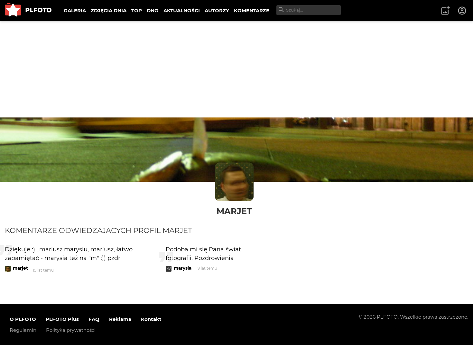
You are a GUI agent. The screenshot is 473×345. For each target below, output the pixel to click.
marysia (182, 268)
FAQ (93, 319)
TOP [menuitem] (136, 10)
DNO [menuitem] (153, 10)
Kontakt (151, 319)
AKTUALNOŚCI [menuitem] (181, 10)
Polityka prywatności (71, 330)
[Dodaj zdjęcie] (445, 11)
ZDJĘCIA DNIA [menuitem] (108, 10)
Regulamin (23, 330)
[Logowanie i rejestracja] (462, 11)
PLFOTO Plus (62, 319)
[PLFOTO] (28, 10)
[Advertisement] (236, 69)
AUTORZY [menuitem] (217, 10)
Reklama (120, 319)
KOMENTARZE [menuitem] (251, 10)
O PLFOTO (23, 319)
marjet (234, 211)
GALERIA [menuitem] (75, 10)
